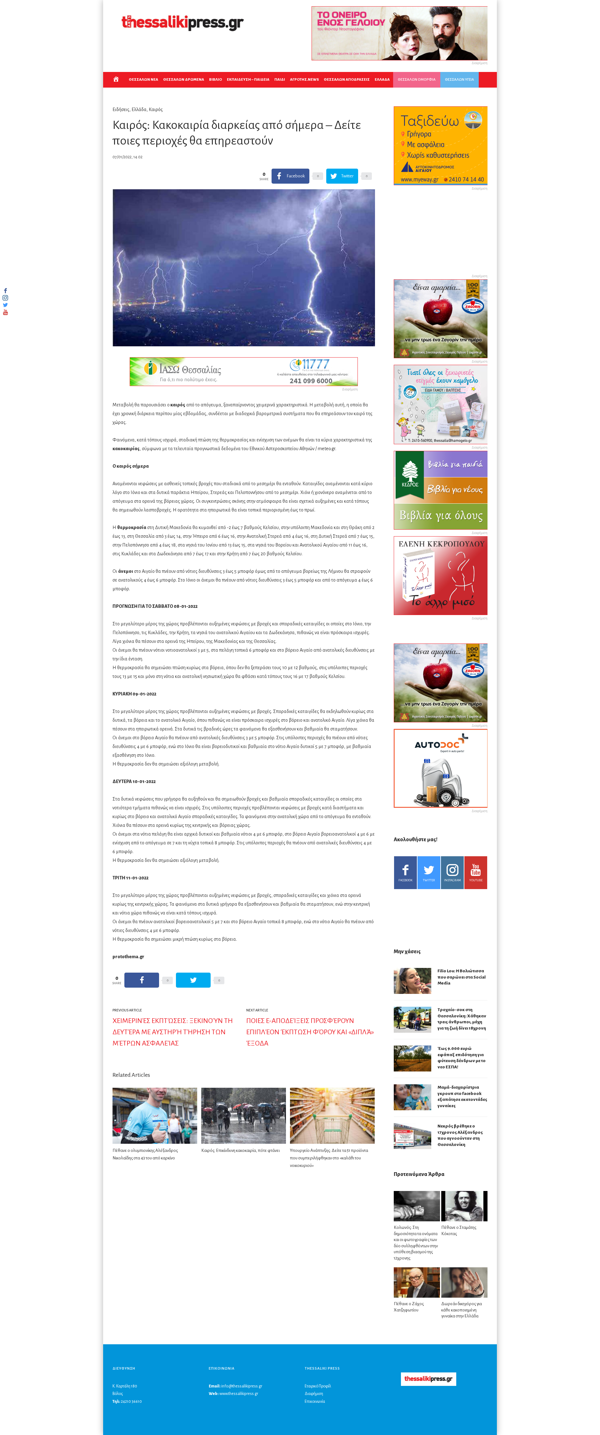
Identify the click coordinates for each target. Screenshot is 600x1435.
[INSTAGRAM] (5, 297)
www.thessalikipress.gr (238, 1394)
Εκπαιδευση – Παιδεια (248, 80)
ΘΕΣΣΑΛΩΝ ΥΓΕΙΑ (459, 80)
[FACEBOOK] (5, 290)
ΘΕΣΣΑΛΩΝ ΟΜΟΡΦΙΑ (417, 80)
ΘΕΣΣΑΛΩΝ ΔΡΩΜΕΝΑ (183, 80)
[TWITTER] (5, 305)
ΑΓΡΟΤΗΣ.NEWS (304, 80)
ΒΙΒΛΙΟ (215, 80)
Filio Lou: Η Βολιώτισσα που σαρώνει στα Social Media (462, 977)
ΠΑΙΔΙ (279, 80)
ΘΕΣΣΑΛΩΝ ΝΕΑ (143, 80)
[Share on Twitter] (193, 980)
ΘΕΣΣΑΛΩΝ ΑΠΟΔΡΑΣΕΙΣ (347, 80)
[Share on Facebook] (141, 980)
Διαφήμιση (314, 1394)
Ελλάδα (139, 109)
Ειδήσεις (120, 109)
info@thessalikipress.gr (241, 1386)
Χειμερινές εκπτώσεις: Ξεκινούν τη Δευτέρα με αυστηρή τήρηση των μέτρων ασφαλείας (172, 1032)
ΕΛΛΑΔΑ (382, 80)
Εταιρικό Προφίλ (318, 1386)
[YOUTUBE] (5, 312)
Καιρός (156, 109)
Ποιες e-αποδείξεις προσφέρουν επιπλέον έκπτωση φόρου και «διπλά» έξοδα (310, 1032)
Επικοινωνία (315, 1401)
